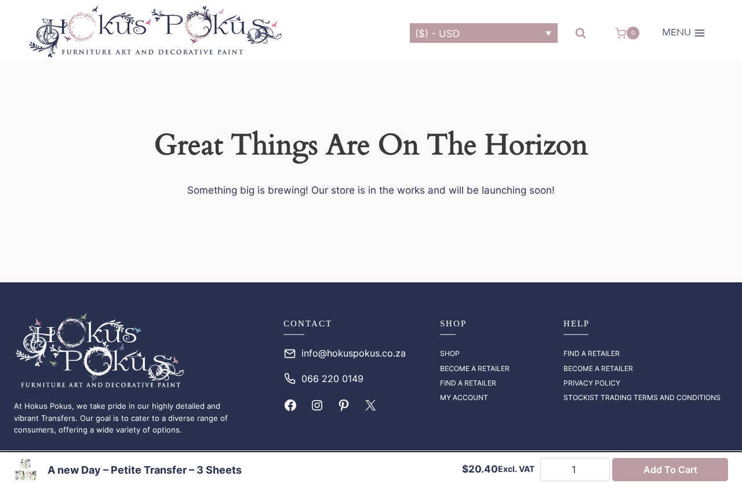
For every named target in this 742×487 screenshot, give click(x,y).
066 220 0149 (332, 378)
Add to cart (670, 469)
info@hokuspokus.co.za (353, 353)
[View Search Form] (580, 33)
